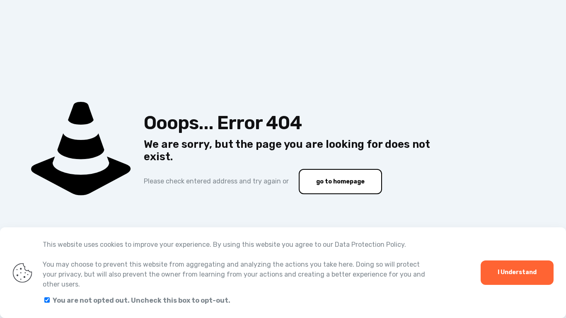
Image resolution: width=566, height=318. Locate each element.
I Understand (517, 272)
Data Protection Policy (369, 244)
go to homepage (340, 181)
